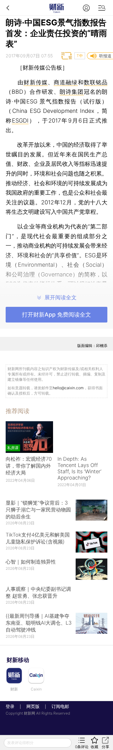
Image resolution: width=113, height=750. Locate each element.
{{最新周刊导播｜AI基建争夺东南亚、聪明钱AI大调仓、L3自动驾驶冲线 (39, 623)
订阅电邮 (58, 706)
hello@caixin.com (68, 387)
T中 (80, 55)
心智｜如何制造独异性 (31, 562)
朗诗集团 (72, 91)
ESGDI (20, 120)
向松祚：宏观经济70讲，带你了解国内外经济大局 (29, 466)
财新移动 (18, 660)
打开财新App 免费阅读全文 (56, 314)
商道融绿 (66, 82)
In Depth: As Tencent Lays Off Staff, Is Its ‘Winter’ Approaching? (79, 468)
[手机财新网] (56, 7)
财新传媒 (36, 82)
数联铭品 (95, 82)
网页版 (33, 706)
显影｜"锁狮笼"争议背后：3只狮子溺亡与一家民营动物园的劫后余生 (38, 510)
